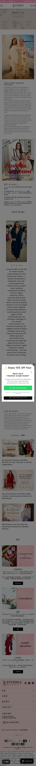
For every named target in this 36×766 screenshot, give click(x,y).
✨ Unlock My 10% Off (18, 397)
